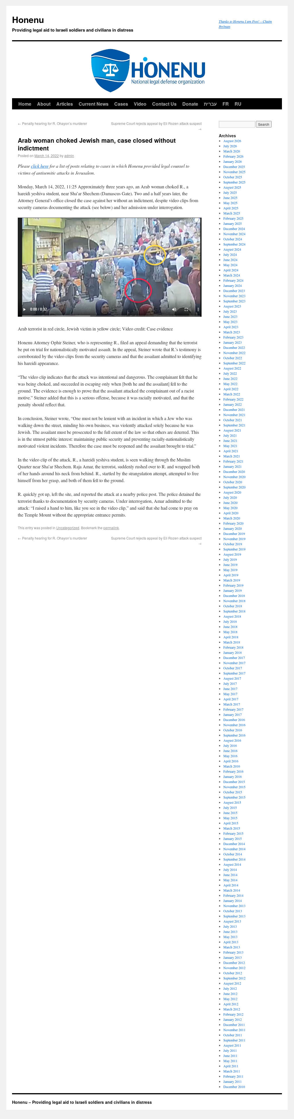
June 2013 (230, 931)
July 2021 (230, 435)
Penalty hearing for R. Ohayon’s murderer (52, 123)
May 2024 (230, 264)
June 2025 (230, 197)
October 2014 (232, 854)
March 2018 (231, 642)
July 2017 (230, 683)
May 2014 (230, 880)
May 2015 (230, 817)
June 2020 (230, 502)
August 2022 (232, 368)
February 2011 (233, 1076)
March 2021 (231, 456)
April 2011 (230, 1066)
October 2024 (232, 239)
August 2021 (232, 430)
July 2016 (230, 745)
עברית (210, 104)
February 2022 (233, 399)
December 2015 (234, 781)
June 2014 (230, 874)
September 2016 (234, 735)
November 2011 (234, 1029)
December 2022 (234, 347)
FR (226, 104)
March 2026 (231, 151)
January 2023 (232, 342)
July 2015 (230, 807)
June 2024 (230, 259)
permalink (111, 527)
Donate (190, 104)
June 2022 (230, 378)
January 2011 (232, 1081)
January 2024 (232, 285)
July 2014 (230, 869)
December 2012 (234, 962)
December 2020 (234, 471)
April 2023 (230, 326)
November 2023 (234, 295)
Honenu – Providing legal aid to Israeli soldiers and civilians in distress (82, 1102)
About (44, 104)
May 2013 (230, 936)
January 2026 (232, 161)
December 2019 (234, 533)
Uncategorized (67, 527)
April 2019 (230, 575)
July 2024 (230, 254)
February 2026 (233, 156)
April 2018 (230, 637)
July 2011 (230, 1050)
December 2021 (234, 409)
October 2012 (232, 973)
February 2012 (233, 1014)
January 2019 (232, 590)
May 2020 (230, 507)
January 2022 (232, 404)
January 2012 (232, 1019)
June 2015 (230, 812)
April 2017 (230, 699)
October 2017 (232, 668)
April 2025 (230, 208)
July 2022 (230, 373)
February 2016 (233, 771)
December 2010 (234, 1086)
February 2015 (233, 833)
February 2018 (233, 647)
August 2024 (232, 249)
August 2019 (232, 554)
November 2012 (234, 967)
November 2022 (234, 352)
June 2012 (230, 993)
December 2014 (234, 843)
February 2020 (233, 523)
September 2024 (234, 244)
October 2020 (232, 482)
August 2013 (232, 921)
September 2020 (234, 487)
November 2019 (234, 538)
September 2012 (234, 978)
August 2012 (232, 983)
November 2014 (234, 849)
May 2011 (230, 1060)
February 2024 (233, 280)
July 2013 (230, 926)
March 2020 (231, 518)
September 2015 (234, 797)
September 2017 (234, 673)
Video (140, 104)
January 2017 (232, 714)
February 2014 (233, 895)
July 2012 (230, 988)
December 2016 (234, 719)
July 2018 (230, 621)
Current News (94, 104)
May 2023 (230, 321)
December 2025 (234, 166)
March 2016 (231, 766)
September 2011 (234, 1040)
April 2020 (230, 513)
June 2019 (230, 564)
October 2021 (232, 420)
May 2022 (230, 383)
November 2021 (234, 414)
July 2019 (230, 559)
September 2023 (234, 301)
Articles (64, 104)
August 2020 (232, 492)
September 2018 (234, 611)
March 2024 (231, 275)
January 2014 (232, 900)
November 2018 (234, 600)
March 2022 (231, 394)
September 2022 (234, 363)
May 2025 (230, 202)
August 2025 (232, 187)
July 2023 (230, 311)
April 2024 (230, 270)
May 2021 (230, 445)
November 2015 (234, 786)
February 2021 (233, 461)
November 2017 (234, 662)
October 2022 (232, 357)
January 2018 (232, 652)
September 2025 (234, 182)
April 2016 (230, 761)
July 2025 (230, 192)
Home (24, 104)
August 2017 (232, 678)
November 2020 (234, 476)
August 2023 (232, 306)
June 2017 (230, 688)
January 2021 (232, 466)
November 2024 (234, 233)
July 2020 (230, 497)
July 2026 (230, 146)
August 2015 (232, 802)
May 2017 (230, 693)
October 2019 (232, 544)
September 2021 (234, 425)
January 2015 (232, 838)
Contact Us (164, 104)
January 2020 (232, 528)
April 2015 (230, 823)
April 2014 (230, 885)
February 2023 (233, 337)
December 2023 (234, 290)
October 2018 (232, 606)
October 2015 (232, 792)
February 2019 (233, 585)
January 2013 (232, 957)
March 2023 (231, 332)
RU (238, 104)
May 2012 (230, 998)
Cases (121, 104)
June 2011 (230, 1055)
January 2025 (232, 223)
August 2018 (232, 616)
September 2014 (234, 859)
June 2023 (230, 316)
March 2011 (231, 1071)
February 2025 (233, 218)
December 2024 (234, 228)
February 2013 (233, 952)
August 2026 (232, 140)
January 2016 (232, 776)
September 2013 (234, 916)
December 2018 (234, 595)
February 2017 (233, 709)
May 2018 (230, 631)
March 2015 (231, 828)
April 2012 (230, 1004)
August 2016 (232, 740)
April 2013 (230, 942)
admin (69, 155)
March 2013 (231, 947)
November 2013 (234, 905)
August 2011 (232, 1045)
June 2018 (230, 626)
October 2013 (232, 911)
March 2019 (231, 580)
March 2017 (231, 704)
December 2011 (234, 1024)
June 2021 (230, 440)
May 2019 (230, 569)
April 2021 (230, 451)
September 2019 (234, 549)
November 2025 (234, 171)
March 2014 (231, 890)
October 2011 (232, 1035)
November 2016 (234, 724)
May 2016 (230, 755)
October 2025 (232, 177)
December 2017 (234, 657)
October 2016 (232, 730)
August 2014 (232, 864)
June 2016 (230, 750)
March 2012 (231, 1009)
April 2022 (230, 388)
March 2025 (231, 213)
